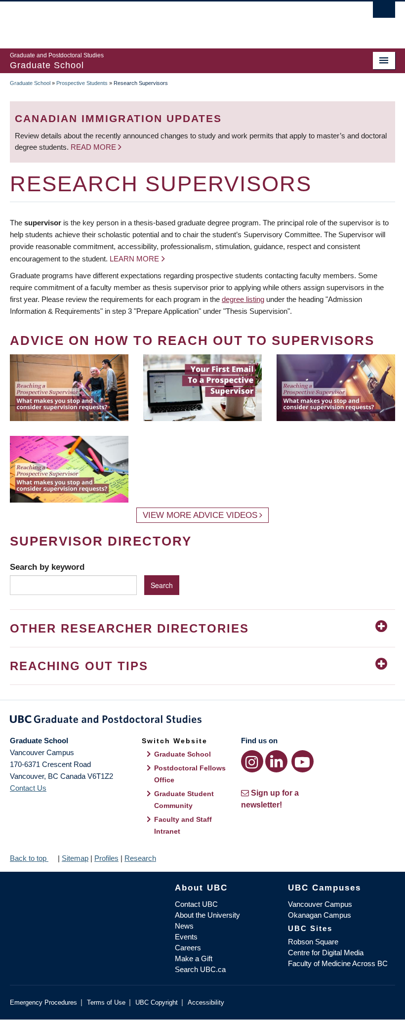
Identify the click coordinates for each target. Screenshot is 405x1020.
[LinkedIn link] (276, 761)
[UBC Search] (384, 12)
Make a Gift (193, 958)
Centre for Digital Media (326, 952)
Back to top (29, 858)
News (184, 926)
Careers (188, 947)
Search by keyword (47, 566)
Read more (94, 147)
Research (140, 858)
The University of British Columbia (173, 20)
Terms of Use (106, 1002)
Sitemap (75, 858)
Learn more (134, 259)
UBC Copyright (156, 1002)
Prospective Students (82, 83)
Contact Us (28, 788)
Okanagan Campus (319, 915)
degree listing (243, 299)
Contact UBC (196, 904)
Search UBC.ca (200, 969)
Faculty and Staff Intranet (183, 825)
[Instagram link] (252, 761)
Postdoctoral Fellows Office (190, 774)
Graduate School (30, 83)
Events (186, 937)
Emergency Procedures (43, 1002)
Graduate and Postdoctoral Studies (202, 721)
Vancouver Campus (320, 904)
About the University (207, 915)
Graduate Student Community (184, 799)
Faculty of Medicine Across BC (338, 963)
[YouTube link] (302, 761)
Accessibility (206, 1002)
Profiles (106, 858)
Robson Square (313, 941)
